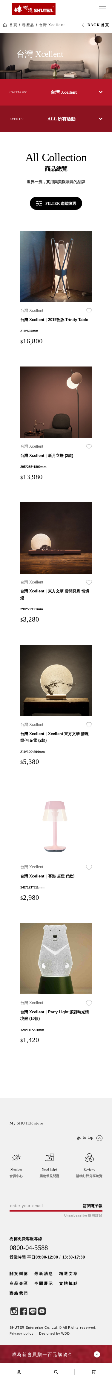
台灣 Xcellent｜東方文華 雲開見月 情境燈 (54, 594)
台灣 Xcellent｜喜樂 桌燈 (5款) (47, 876)
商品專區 (19, 1283)
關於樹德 (19, 1273)
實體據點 (68, 1283)
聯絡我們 (19, 1293)
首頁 (13, 25)
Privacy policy (22, 1333)
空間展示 (43, 1283)
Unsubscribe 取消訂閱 (83, 1215)
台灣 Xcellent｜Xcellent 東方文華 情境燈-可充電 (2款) (54, 737)
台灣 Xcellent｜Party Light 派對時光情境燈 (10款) (54, 1015)
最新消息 (43, 1273)
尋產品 (28, 25)
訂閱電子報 (92, 1206)
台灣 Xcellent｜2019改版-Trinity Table (54, 319)
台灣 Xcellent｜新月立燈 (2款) (46, 455)
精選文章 (68, 1273)
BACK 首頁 (98, 25)
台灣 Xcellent (52, 25)
